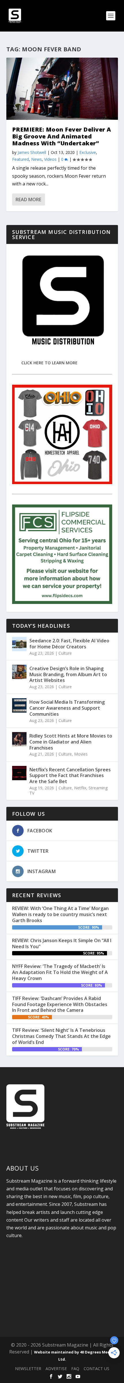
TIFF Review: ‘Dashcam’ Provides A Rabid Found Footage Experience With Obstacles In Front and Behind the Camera (59, 1004)
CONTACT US (96, 1368)
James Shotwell (32, 152)
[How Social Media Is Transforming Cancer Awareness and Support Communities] (19, 705)
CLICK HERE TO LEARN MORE (49, 362)
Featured (20, 159)
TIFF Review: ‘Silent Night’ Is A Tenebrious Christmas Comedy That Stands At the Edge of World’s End (61, 1036)
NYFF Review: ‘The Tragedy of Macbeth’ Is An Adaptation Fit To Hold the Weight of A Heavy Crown (60, 972)
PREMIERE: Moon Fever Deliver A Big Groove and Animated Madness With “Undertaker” (61, 136)
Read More (28, 199)
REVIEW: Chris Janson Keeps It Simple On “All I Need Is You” (61, 943)
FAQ (75, 1368)
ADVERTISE (56, 1368)
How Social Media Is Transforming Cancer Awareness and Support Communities (67, 708)
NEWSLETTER (28, 1368)
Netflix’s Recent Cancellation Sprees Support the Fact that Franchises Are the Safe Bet (70, 775)
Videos (50, 159)
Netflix (80, 788)
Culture (65, 653)
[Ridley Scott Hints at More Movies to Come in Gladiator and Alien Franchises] (19, 739)
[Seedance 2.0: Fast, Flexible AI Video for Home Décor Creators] (19, 644)
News (36, 159)
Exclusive (87, 152)
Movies (81, 754)
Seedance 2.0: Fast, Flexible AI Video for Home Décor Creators (69, 643)
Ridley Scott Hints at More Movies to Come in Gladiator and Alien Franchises (70, 742)
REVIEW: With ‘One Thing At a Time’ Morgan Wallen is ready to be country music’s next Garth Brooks (60, 914)
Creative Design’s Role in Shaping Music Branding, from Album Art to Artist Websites (68, 674)
